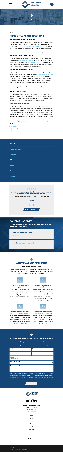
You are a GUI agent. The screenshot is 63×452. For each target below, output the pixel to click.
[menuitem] (31, 149)
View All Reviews (30, 209)
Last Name (34, 348)
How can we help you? (15, 365)
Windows (13, 133)
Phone (11, 353)
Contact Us (31, 435)
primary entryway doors (27, 60)
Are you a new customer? (15, 361)
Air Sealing (14, 126)
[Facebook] (30, 441)
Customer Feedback (19, 246)
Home (31, 418)
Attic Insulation (31, 426)
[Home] (31, 4)
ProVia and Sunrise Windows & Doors (32, 46)
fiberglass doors (34, 62)
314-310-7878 (31, 401)
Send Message (31, 383)
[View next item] (33, 205)
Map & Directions (31, 411)
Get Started (16, 235)
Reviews (31, 429)
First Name (12, 348)
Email (33, 353)
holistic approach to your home (44, 74)
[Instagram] (33, 441)
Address (12, 357)
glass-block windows (37, 50)
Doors (12, 131)
